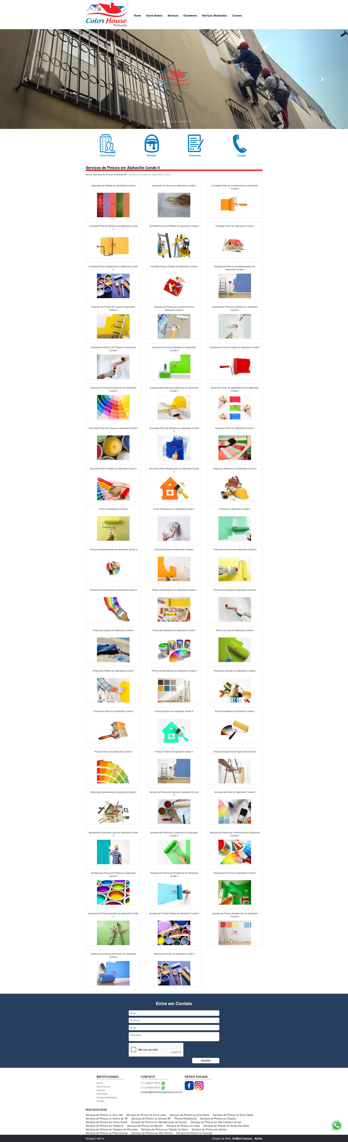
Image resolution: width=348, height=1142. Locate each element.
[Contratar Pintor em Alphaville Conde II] (234, 245)
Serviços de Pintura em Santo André (106, 1122)
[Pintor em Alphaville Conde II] (113, 528)
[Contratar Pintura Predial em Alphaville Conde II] (174, 285)
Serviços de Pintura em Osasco (218, 1118)
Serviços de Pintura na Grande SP (110, 174)
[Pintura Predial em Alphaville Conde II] (174, 770)
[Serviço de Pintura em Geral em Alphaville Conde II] (174, 811)
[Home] (106, 14)
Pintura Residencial (185, 1118)
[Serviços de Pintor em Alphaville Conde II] (234, 811)
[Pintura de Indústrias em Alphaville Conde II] (174, 649)
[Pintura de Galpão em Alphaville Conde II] (113, 649)
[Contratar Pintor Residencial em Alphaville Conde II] (113, 285)
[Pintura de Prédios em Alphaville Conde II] (113, 690)
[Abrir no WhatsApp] (163, 1083)
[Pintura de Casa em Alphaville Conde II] (174, 568)
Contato (237, 15)
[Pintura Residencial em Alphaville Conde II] (234, 770)
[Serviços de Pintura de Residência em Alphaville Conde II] (174, 892)
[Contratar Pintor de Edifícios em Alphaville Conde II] (113, 245)
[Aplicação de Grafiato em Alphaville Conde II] (113, 204)
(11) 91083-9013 (150, 1087)
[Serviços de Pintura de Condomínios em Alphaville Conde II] (234, 851)
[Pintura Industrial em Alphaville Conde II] (234, 730)
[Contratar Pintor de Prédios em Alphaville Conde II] (174, 245)
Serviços (173, 15)
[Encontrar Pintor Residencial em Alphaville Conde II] (174, 487)
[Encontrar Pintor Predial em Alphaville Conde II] (113, 487)
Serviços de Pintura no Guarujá (194, 1133)
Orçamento (190, 15)
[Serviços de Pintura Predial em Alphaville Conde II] (174, 932)
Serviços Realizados (214, 15)
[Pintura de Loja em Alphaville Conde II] (234, 649)
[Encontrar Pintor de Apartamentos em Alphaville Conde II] (234, 407)
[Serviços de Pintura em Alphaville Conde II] (234, 892)
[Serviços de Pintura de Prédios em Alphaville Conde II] (113, 892)
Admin (258, 1138)
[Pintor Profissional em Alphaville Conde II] (174, 528)
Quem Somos (154, 15)
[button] (26, 79)
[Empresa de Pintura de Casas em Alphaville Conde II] (113, 326)
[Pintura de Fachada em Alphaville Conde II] (234, 609)
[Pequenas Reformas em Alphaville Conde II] (234, 487)
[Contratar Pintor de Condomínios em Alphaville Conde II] (234, 204)
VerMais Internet (242, 1138)
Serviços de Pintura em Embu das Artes (226, 1125)
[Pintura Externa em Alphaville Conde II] (174, 730)
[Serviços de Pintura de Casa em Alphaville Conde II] (113, 851)
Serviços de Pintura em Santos (209, 1129)
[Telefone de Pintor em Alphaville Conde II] (174, 973)
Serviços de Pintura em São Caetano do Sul (216, 1122)
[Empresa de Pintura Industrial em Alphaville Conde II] (174, 366)
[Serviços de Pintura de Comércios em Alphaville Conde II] (174, 851)
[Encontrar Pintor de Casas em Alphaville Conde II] (113, 447)
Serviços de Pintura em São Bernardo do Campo (159, 1122)
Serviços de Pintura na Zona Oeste (233, 1115)
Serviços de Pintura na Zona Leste (146, 1115)
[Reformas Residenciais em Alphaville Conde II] (113, 811)
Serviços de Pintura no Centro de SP (107, 1118)
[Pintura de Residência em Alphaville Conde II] (174, 690)
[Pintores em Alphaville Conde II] (234, 528)
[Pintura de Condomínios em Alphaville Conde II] (113, 609)
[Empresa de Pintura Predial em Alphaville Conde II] (234, 366)
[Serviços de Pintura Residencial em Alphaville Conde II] (234, 932)
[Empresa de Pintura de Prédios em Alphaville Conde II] (113, 366)
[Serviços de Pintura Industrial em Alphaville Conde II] (113, 932)
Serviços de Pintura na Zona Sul (104, 1115)
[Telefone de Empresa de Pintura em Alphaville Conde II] (113, 973)
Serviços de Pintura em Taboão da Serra (164, 1129)
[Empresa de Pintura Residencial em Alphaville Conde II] (113, 407)
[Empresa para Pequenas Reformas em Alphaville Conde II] (174, 407)
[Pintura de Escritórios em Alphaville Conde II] (174, 609)
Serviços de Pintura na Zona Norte (189, 1115)
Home (137, 15)
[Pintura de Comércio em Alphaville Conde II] (234, 568)
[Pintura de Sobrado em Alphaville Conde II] (234, 690)
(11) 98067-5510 (150, 1083)
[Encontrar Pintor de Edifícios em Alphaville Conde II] (174, 447)
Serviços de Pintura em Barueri (145, 1125)
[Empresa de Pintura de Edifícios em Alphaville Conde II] (234, 326)
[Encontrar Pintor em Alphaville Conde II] (234, 447)
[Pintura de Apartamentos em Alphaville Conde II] (113, 568)
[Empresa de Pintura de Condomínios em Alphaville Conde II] (174, 326)
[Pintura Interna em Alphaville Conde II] (113, 770)
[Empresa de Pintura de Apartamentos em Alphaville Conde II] (234, 285)
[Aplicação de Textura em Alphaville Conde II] (174, 204)
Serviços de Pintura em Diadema (104, 1125)
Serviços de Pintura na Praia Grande (107, 1133)
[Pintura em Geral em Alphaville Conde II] (113, 730)
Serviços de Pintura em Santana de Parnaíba (112, 1129)
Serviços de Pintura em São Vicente (152, 1133)
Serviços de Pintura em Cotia (183, 1125)
